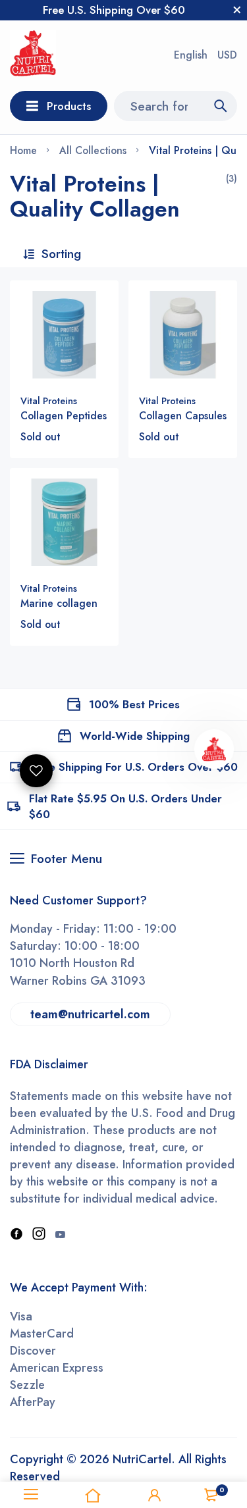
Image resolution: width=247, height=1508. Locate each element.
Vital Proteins (48, 400)
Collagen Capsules (183, 415)
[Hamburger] (31, 1495)
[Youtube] (60, 1235)
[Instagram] (38, 1235)
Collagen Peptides (63, 415)
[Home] (93, 1495)
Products (69, 106)
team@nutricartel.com (90, 1014)
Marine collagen (58, 603)
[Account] (155, 1495)
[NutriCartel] (33, 55)
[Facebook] (16, 1235)
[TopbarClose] (237, 10)
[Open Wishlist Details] (36, 770)
